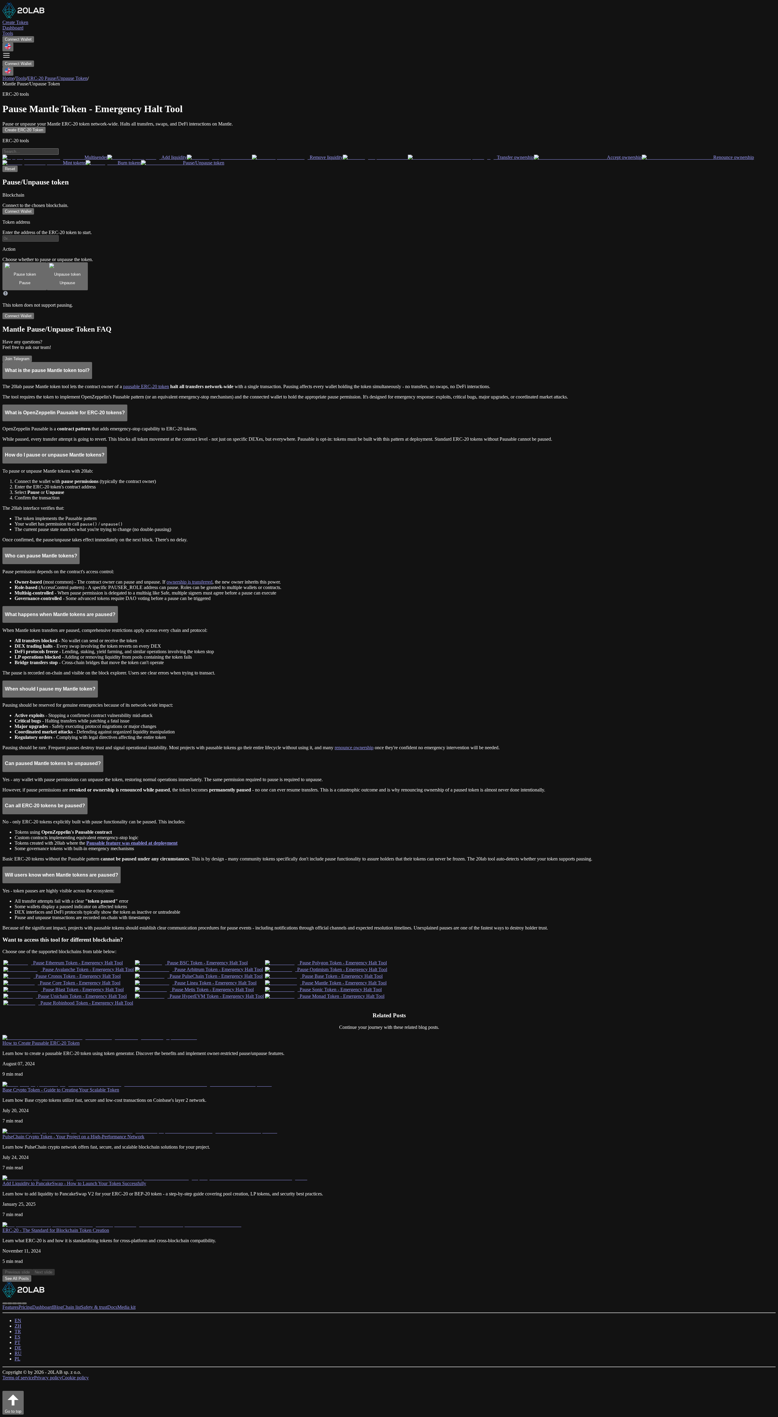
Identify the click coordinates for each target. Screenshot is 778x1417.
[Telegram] (4, 1303)
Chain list (72, 1307)
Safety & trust (94, 1307)
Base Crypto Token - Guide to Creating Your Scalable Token (60, 1089)
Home (8, 78)
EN (18, 1320)
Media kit (126, 1307)
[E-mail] (24, 1303)
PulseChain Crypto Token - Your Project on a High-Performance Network (73, 1136)
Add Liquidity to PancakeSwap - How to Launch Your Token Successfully (74, 1183)
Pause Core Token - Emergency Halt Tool (80, 982)
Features (10, 1307)
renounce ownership (354, 747)
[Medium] (14, 1303)
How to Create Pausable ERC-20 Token (41, 1043)
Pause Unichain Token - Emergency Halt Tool (82, 996)
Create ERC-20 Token (24, 130)
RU (18, 1353)
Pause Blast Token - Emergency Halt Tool (83, 989)
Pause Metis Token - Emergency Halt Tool (213, 989)
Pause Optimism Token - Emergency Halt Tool (342, 969)
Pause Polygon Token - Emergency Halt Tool (343, 962)
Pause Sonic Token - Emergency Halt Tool (341, 989)
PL (17, 1358)
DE (18, 1347)
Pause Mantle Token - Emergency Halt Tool (344, 982)
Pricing (25, 1307)
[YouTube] (19, 1303)
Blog (58, 1307)
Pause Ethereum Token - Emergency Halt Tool (78, 962)
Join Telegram (17, 359)
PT (17, 1342)
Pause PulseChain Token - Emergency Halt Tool (216, 976)
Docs (112, 1307)
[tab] (24, 276)
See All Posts (17, 1278)
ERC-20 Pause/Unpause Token (57, 78)
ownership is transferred (189, 581)
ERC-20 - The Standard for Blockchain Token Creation (55, 1230)
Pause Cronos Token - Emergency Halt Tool (78, 976)
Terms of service (18, 1377)
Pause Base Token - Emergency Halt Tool (342, 976)
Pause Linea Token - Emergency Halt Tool (215, 982)
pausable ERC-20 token (146, 386)
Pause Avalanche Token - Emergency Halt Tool (88, 969)
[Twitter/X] (9, 1303)
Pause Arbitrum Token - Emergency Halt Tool (218, 969)
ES (17, 1336)
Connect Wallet (18, 39)
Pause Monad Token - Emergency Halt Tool (342, 996)
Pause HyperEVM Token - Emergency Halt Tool (217, 996)
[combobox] (7, 47)
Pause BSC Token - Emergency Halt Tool (207, 962)
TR (18, 1331)
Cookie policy (75, 1377)
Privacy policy (48, 1377)
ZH (18, 1326)
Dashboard (42, 1307)
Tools (20, 78)
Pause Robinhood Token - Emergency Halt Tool (86, 1002)
